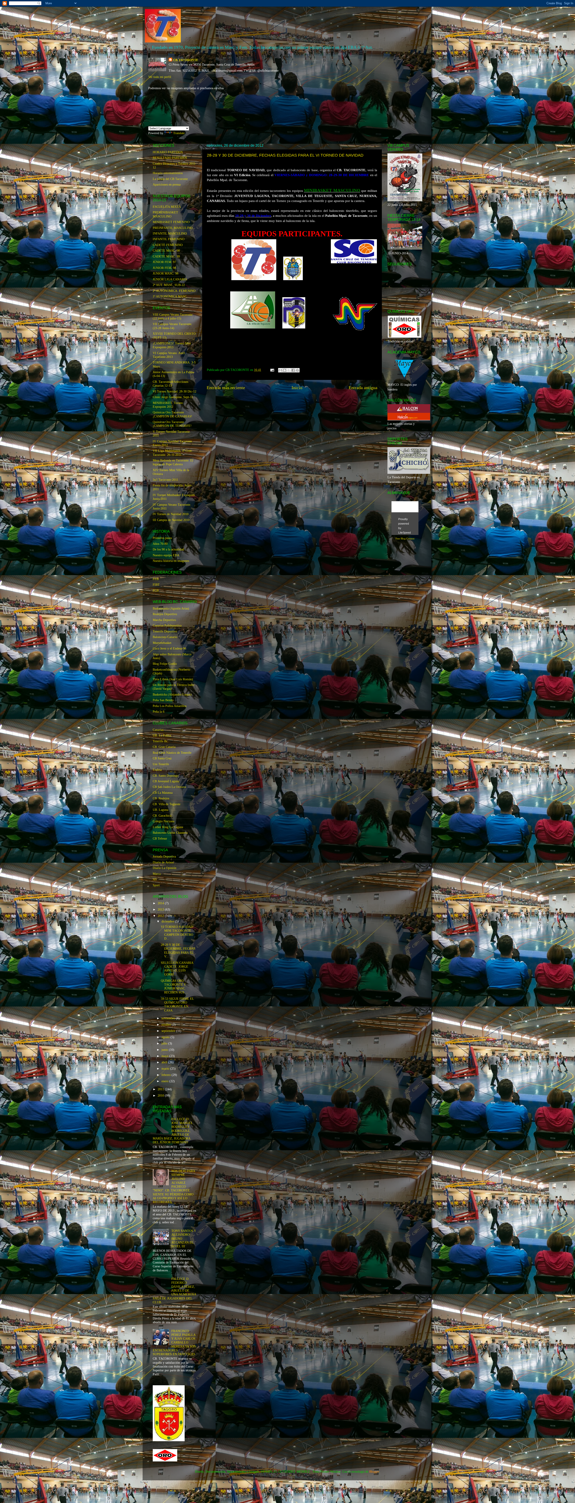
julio (164, 1043)
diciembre (168, 921)
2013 (161, 909)
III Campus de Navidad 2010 (171, 520)
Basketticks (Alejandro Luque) (172, 694)
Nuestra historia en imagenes (171, 561)
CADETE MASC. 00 (166, 250)
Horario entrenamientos (168, 173)
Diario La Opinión (164, 868)
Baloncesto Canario (165, 637)
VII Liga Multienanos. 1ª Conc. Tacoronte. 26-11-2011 (173, 452)
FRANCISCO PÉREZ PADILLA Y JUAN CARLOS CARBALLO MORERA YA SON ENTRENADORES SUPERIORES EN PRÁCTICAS (174, 1342)
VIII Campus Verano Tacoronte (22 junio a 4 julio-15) (172, 316)
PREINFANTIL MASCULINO (172, 228)
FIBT (156, 584)
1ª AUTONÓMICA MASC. (170, 296)
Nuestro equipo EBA (166, 555)
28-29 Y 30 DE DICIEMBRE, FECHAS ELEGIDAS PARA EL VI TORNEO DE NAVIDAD (285, 155)
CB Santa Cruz (162, 758)
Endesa (157, 769)
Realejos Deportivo (165, 614)
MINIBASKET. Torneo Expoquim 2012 (168, 404)
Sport (156, 885)
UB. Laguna (160, 809)
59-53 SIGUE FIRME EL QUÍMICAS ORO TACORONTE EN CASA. (177, 1004)
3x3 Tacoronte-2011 (165, 479)
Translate (179, 133)
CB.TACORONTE (185, 60)
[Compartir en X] (289, 370)
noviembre (168, 1018)
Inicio (297, 387)
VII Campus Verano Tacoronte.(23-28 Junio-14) (172, 326)
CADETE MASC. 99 (166, 256)
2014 (161, 903)
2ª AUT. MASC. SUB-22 (169, 285)
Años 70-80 (160, 543)
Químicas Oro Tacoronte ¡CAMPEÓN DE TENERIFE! (172, 424)
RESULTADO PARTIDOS (170, 158)
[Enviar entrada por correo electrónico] (272, 370)
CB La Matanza (162, 792)
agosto (165, 1037)
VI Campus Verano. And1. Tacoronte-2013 (169, 355)
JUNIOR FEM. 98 (164, 268)
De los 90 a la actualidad (168, 549)
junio (165, 1049)
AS (155, 879)
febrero (166, 1075)
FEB (156, 579)
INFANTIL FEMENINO (168, 239)
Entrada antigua (363, 387)
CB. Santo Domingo (166, 775)
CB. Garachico (162, 815)
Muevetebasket (162, 643)
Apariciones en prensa (167, 184)
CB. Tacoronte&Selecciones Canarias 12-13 (170, 383)
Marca (157, 874)
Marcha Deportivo (164, 620)
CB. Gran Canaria (164, 747)
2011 (161, 1089)
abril (164, 1062)
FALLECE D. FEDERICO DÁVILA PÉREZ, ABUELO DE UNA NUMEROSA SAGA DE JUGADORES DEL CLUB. (174, 1290)
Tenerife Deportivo (165, 631)
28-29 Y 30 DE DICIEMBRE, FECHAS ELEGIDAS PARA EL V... (178, 950)
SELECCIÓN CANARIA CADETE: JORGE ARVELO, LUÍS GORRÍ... (177, 968)
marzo (165, 1068)
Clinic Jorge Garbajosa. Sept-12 (173, 397)
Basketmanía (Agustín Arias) (171, 608)
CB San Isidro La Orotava (169, 787)
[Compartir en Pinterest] (297, 370)
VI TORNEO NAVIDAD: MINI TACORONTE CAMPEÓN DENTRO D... (177, 932)
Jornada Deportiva (164, 856)
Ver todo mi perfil (159, 77)
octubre (166, 1024)
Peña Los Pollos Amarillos (169, 706)
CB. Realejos (161, 798)
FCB (156, 590)
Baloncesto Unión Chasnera (170, 832)
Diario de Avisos (163, 862)
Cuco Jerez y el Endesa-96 (169, 648)
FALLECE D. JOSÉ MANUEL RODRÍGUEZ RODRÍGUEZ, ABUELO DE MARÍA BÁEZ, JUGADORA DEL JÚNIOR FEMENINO (173, 1130)
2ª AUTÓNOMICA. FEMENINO (174, 291)
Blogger (374, 1471)
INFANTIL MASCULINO (170, 233)
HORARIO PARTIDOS (168, 152)
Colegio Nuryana (163, 821)
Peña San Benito (163, 700)
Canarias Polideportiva (167, 625)
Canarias (158, 730)
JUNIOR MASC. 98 (165, 273)
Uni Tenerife (161, 764)
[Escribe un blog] (284, 370)
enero (165, 1081)
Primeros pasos (162, 538)
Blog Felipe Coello (165, 663)
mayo (165, 1056)
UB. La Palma (162, 735)
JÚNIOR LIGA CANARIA (170, 279)
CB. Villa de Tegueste (166, 804)
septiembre (168, 1031)
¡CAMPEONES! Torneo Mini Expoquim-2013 (172, 345)
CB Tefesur (160, 838)
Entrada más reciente (226, 387)
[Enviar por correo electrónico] (280, 370)
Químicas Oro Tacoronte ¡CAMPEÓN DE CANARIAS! (172, 414)
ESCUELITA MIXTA (167, 206)
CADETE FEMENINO (168, 245)
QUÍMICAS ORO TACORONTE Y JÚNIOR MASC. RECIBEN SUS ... (174, 986)
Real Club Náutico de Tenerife (172, 752)
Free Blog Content (405, 538)
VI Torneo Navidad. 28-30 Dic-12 (174, 391)
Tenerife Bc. (160, 741)
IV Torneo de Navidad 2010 (170, 514)
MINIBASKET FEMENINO (171, 222)
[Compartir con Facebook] (293, 370)
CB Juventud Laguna (166, 781)
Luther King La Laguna (168, 827)
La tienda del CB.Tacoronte (170, 179)
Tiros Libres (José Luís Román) (173, 679)
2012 (161, 916)
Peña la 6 (158, 711)
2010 (161, 1095)
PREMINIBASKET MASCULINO (165, 214)
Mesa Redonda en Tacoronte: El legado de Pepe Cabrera (173, 462)
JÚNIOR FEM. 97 (164, 262)
